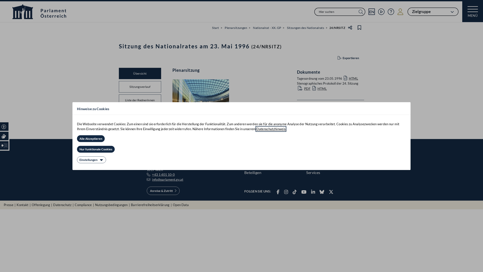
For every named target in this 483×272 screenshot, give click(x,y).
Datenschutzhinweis (270, 129)
